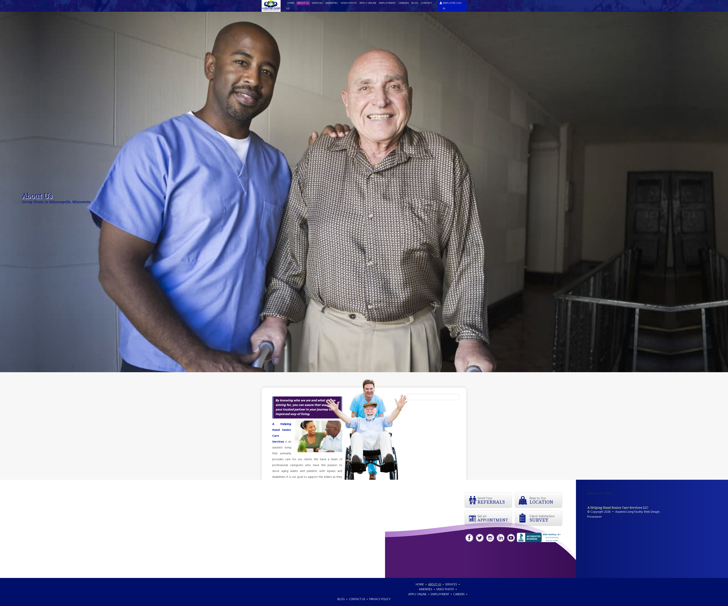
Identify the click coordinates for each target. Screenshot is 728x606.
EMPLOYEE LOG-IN (452, 6)
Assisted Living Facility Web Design (637, 511)
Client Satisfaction (542, 518)
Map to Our (541, 500)
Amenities (332, 3)
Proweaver (594, 516)
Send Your (491, 500)
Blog (415, 3)
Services (317, 3)
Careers (403, 3)
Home (290, 3)
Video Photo (348, 3)
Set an (492, 518)
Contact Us (357, 599)
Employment (387, 3)
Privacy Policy (380, 599)
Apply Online (367, 3)
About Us (303, 3)
